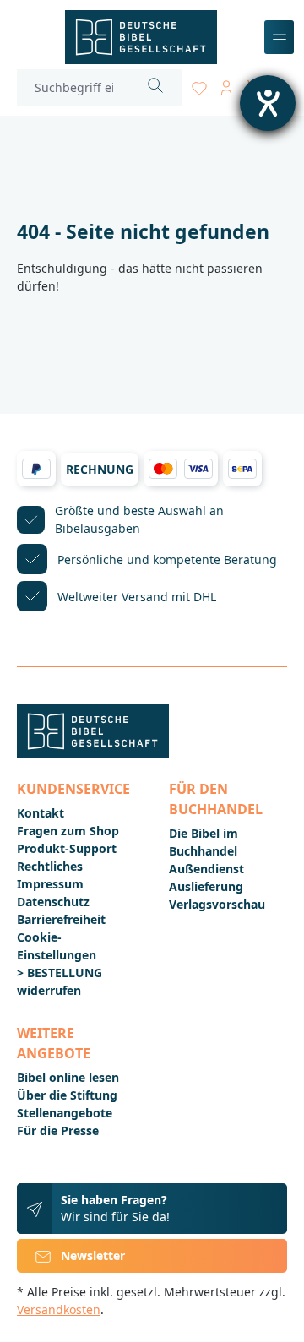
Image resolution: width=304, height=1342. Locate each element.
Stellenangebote (64, 1113)
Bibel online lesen (68, 1077)
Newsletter (93, 1255)
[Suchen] (155, 87)
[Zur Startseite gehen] (140, 37)
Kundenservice (73, 789)
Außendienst (206, 869)
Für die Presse (58, 1130)
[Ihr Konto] (226, 85)
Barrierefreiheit (61, 919)
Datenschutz (53, 902)
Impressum (50, 884)
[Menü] (279, 37)
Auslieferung (206, 886)
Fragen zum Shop (68, 831)
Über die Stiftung (67, 1095)
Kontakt (40, 813)
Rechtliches (50, 866)
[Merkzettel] (199, 85)
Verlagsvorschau (217, 904)
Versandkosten (58, 1309)
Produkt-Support (67, 848)
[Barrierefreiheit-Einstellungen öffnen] (268, 103)
